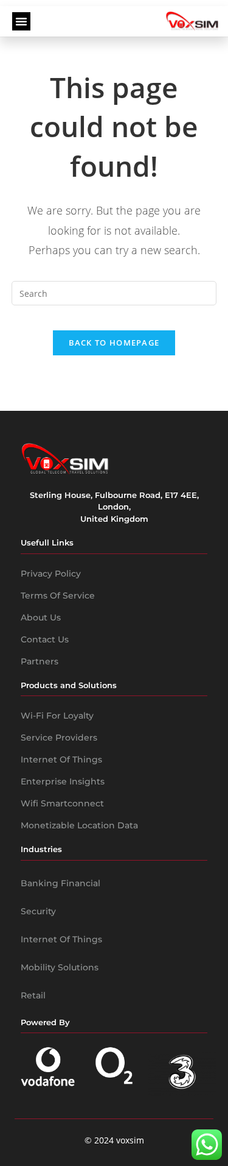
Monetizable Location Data (79, 825)
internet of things (61, 939)
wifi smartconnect (62, 803)
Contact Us (45, 639)
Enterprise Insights (63, 781)
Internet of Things (61, 759)
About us (41, 617)
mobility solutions (59, 967)
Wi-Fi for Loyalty (57, 715)
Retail (33, 995)
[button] (21, 21)
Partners (39, 661)
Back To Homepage (114, 342)
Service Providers (59, 737)
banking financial (60, 883)
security (38, 911)
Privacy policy (51, 573)
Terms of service (58, 595)
